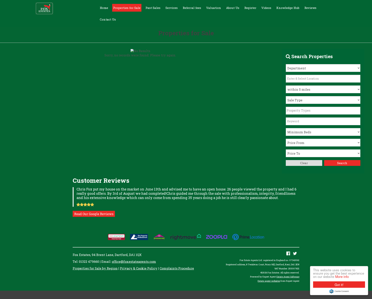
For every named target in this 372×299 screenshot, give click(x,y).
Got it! (339, 284)
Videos (266, 8)
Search (342, 163)
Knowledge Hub (287, 8)
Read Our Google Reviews (93, 214)
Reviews (310, 8)
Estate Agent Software (287, 276)
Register (250, 8)
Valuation (213, 8)
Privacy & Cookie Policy (138, 268)
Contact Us (108, 19)
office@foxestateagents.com (134, 261)
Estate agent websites (269, 280)
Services (171, 8)
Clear (304, 163)
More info (342, 276)
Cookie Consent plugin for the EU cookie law (339, 291)
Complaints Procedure (177, 268)
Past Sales (153, 8)
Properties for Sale (126, 8)
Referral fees (192, 8)
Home (104, 8)
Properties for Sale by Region (95, 268)
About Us (232, 8)
